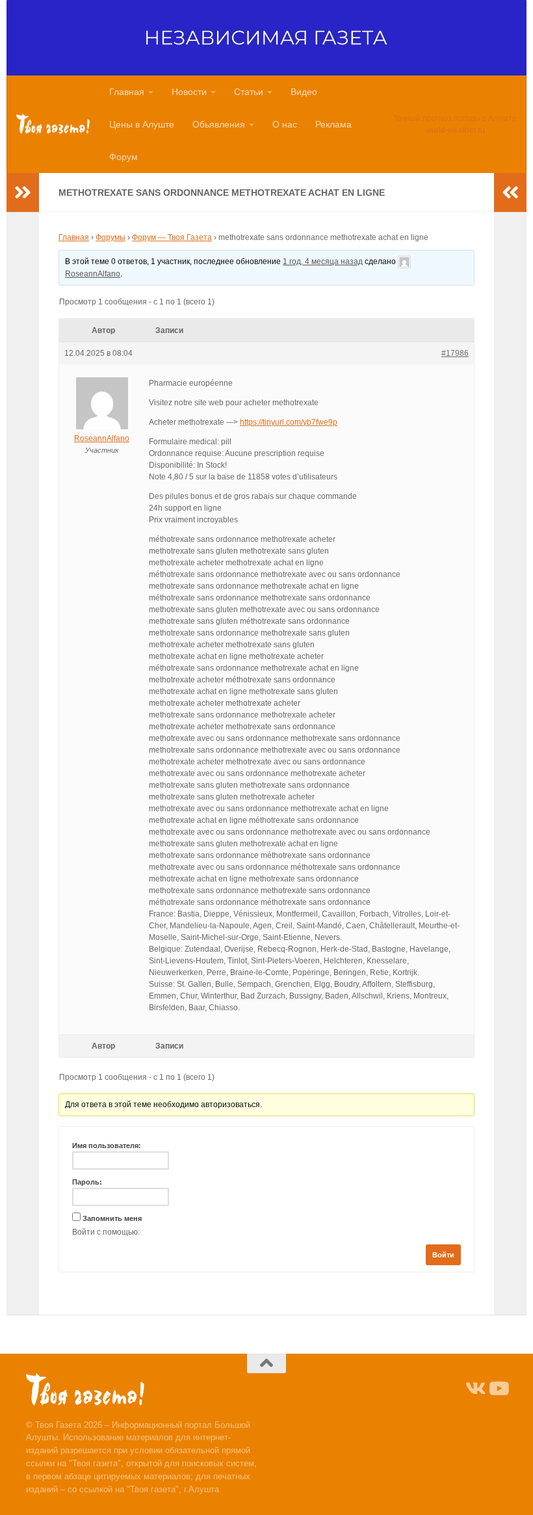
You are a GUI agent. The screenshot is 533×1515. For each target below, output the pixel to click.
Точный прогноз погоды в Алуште (455, 118)
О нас (284, 124)
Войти (443, 1255)
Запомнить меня (112, 1218)
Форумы (110, 237)
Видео (304, 92)
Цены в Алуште (141, 124)
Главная (126, 92)
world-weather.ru (455, 130)
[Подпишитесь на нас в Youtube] (498, 1389)
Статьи (248, 92)
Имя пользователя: (106, 1145)
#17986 (455, 353)
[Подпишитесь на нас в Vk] (474, 1389)
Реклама (333, 124)
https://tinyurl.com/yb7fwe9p (288, 422)
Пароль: (87, 1182)
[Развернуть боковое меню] (22, 192)
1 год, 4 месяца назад (323, 261)
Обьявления (218, 124)
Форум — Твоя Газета (172, 237)
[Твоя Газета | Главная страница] (53, 124)
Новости (189, 92)
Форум (123, 157)
